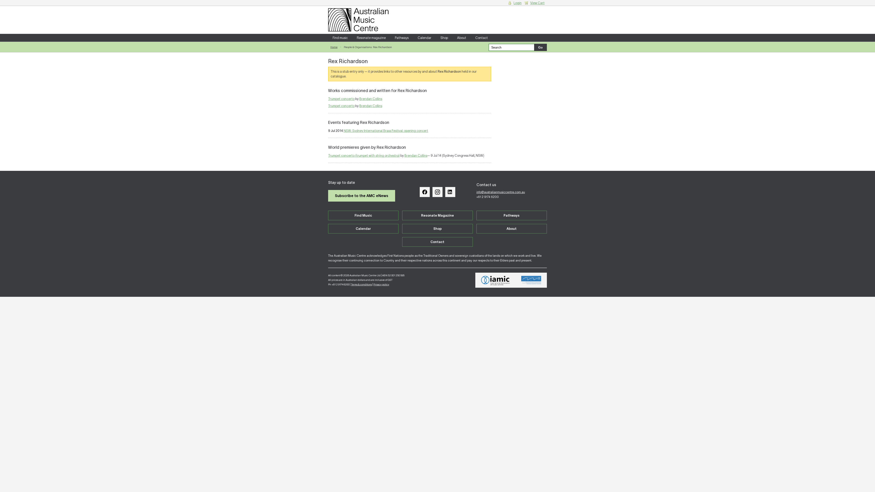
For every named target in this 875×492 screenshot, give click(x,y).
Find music (340, 38)
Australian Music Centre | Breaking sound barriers (358, 19)
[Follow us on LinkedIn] (450, 192)
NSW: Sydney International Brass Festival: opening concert (386, 131)
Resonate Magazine (437, 215)
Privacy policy (381, 284)
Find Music (363, 215)
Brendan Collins (370, 99)
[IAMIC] (495, 280)
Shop (444, 38)
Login (518, 3)
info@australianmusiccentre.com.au (500, 192)
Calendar (424, 38)
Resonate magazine (371, 38)
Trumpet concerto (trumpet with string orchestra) (364, 155)
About (461, 38)
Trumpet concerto (341, 99)
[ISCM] (531, 280)
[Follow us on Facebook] (425, 192)
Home (333, 47)
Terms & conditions (361, 284)
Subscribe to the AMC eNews (361, 196)
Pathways (402, 38)
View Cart (537, 3)
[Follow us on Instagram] (437, 192)
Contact (481, 38)
